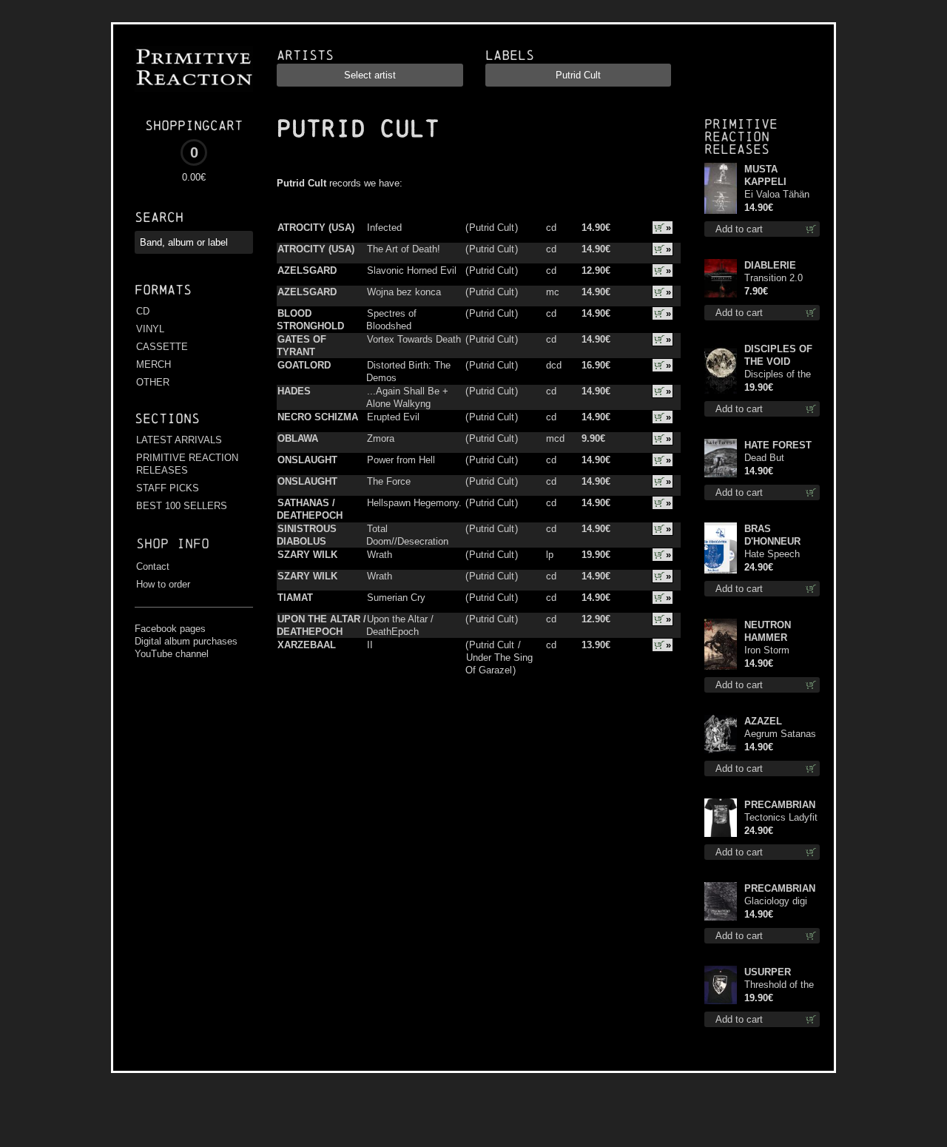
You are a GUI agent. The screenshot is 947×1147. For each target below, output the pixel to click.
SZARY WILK (307, 554)
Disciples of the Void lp (777, 375)
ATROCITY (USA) (315, 227)
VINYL (150, 328)
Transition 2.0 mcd (773, 278)
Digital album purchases (186, 641)
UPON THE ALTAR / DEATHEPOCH (321, 625)
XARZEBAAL (306, 644)
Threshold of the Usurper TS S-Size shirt (779, 985)
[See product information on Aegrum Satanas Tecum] (720, 734)
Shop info (172, 543)
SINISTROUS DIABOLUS (307, 535)
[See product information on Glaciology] (720, 901)
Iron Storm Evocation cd (772, 651)
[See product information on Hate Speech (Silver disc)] (720, 548)
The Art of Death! (403, 249)
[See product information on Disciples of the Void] (720, 368)
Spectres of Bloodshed (391, 320)
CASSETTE (162, 346)
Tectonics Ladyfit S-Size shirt (781, 818)
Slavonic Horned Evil (411, 270)
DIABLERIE (770, 265)
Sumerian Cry (396, 597)
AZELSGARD (307, 270)
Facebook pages (170, 628)
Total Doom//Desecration (407, 535)
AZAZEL (763, 721)
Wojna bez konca (404, 291)
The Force (389, 481)
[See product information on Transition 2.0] (720, 278)
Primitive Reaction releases (741, 136)
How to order (163, 584)
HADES (294, 391)
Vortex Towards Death (414, 339)
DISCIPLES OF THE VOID (778, 355)
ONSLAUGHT (307, 459)
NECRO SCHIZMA (317, 417)
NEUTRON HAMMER (767, 631)
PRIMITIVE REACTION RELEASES (187, 464)
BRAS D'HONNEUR (772, 535)
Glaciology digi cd (775, 901)
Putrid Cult (491, 227)
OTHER (152, 382)
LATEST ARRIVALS (179, 439)
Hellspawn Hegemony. (414, 502)
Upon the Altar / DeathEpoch (400, 625)
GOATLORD (304, 365)
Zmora (380, 438)
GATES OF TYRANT (301, 345)
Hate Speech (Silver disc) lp (775, 554)
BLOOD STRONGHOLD (310, 320)
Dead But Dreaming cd (771, 458)
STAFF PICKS (167, 488)
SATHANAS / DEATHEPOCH (310, 509)
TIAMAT (295, 597)
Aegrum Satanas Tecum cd (780, 734)
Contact (152, 566)
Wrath (379, 554)
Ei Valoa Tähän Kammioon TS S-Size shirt (781, 195)
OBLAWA (297, 438)
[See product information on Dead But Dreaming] (720, 458)
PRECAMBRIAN (779, 804)
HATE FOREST (778, 445)
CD (142, 311)
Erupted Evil (393, 417)
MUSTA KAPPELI (765, 175)
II (370, 644)
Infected (384, 227)
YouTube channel (172, 653)
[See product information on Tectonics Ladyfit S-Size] (720, 817)
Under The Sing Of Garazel (499, 664)
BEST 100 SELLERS (181, 505)
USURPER (767, 972)
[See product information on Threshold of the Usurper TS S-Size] (720, 985)
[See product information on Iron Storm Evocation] (720, 644)
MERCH (153, 364)
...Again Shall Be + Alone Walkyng (407, 397)
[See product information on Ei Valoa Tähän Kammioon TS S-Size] (720, 188)
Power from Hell (401, 459)
